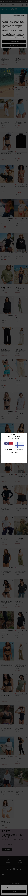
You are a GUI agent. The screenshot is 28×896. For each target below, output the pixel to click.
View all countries (14, 452)
